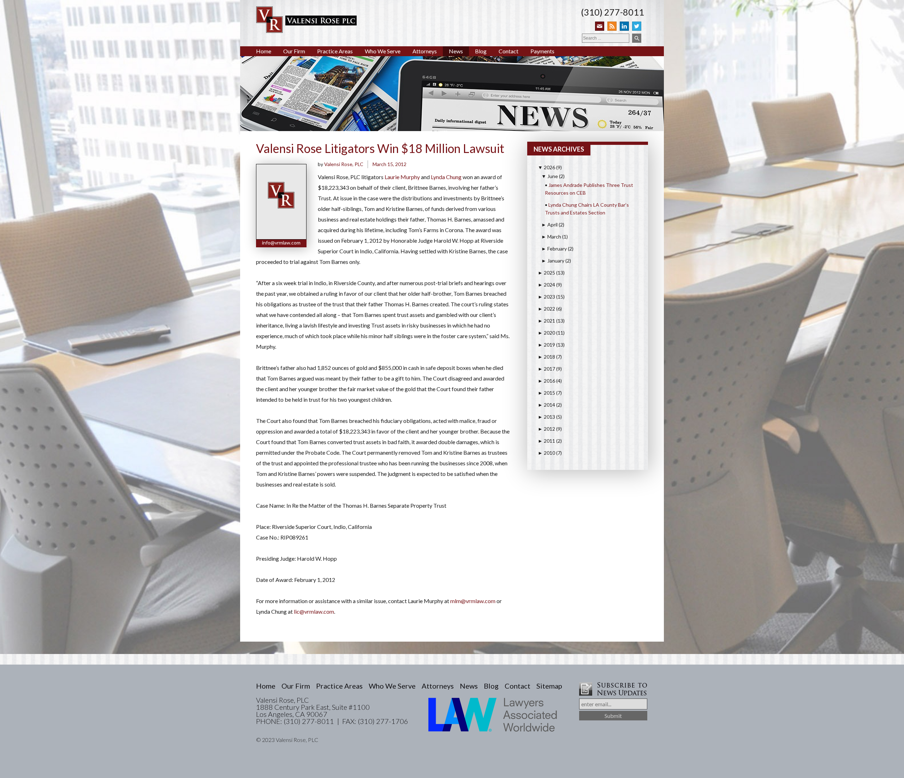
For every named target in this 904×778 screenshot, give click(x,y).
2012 (546, 429)
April (549, 225)
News (456, 51)
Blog (481, 51)
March (551, 237)
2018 (546, 357)
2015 (546, 393)
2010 (546, 453)
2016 (546, 381)
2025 (546, 273)
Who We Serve (382, 51)
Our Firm (294, 51)
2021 (546, 321)
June (549, 176)
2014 (546, 405)
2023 (546, 297)
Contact (508, 51)
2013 (546, 417)
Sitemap (549, 686)
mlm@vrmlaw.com (472, 600)
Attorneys (424, 51)
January (552, 261)
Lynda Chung (446, 176)
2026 (546, 167)
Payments (542, 51)
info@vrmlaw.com (281, 243)
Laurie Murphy (402, 176)
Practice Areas (335, 51)
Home (263, 51)
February (554, 249)
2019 (546, 345)
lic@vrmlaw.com (314, 611)
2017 (546, 369)
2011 (546, 441)
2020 (546, 333)
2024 (546, 285)
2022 (546, 309)
